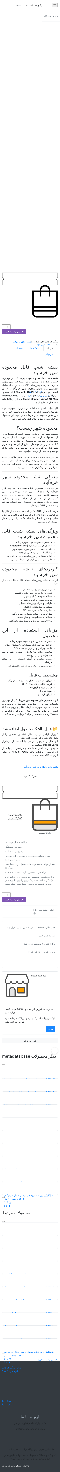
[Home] (30, 1386)
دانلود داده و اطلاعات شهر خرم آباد (41, 766)
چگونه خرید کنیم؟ (11, 1371)
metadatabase (38, 975)
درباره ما (6, 1401)
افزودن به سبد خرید (14, 331)
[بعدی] (3, 1197)
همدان (22, 350)
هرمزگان (23, 345)
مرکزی (22, 339)
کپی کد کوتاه (30, 1040)
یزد (20, 356)
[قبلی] (3, 1064)
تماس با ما (7, 1404)
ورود (50, 1028)
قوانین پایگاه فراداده (12, 1367)
